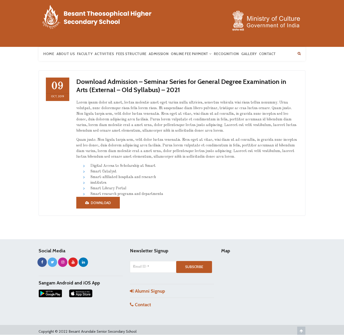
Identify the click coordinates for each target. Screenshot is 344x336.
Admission (158, 54)
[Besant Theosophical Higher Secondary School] (102, 16)
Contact (267, 54)
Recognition (226, 54)
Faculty (84, 54)
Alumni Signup (149, 291)
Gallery (249, 54)
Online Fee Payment (190, 54)
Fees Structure (131, 54)
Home (48, 54)
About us (66, 54)
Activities (104, 54)
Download (100, 203)
